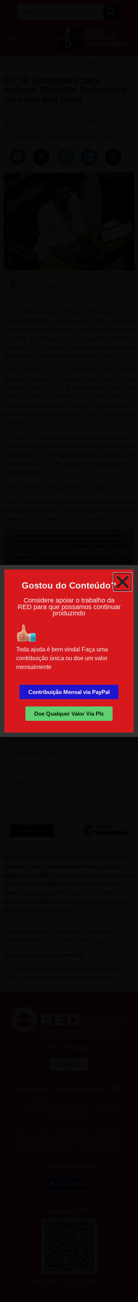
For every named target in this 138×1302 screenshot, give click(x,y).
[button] (122, 581)
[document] (69, 651)
